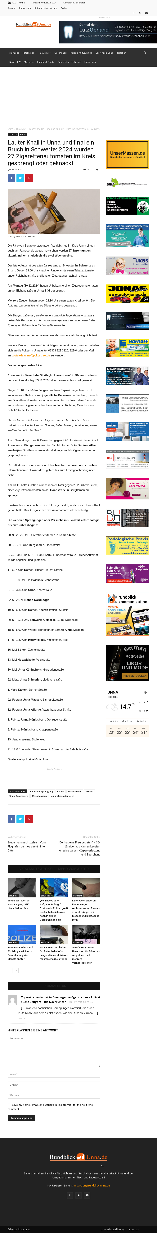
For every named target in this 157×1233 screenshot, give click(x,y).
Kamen (89, 791)
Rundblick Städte (45, 61)
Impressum (25, 8)
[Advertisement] (78, 95)
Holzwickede (74, 791)
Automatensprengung (41, 791)
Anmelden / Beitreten (74, 2)
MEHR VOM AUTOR (73, 869)
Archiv (64, 8)
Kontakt (12, 8)
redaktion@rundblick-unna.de (92, 1185)
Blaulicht (44, 52)
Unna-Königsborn (18, 795)
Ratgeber (121, 52)
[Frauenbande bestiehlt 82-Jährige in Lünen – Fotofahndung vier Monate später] (22, 934)
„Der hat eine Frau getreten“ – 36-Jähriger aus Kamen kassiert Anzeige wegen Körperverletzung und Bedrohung (79, 848)
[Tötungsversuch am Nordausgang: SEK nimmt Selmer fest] (22, 887)
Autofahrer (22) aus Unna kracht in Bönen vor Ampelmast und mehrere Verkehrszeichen (86, 955)
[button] (144, 53)
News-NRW (14, 61)
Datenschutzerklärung (45, 8)
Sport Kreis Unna (104, 52)
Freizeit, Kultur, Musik (81, 52)
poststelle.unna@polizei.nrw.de (30, 355)
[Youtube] (146, 13)
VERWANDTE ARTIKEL (36, 869)
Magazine (29, 61)
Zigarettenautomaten (62, 795)
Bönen (60, 791)
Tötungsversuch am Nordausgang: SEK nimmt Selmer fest (19, 904)
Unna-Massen (39, 795)
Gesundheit (60, 52)
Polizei (23, 134)
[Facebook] (134, 13)
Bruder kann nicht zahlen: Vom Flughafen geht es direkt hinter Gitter (27, 846)
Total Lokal (28, 52)
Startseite (14, 52)
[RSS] (140, 13)
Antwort (21, 1018)
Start (10, 129)
